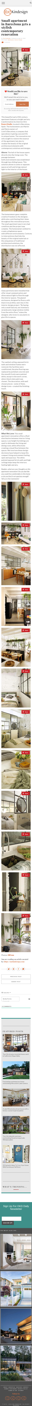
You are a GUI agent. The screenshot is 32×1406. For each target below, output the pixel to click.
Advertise (12, 1387)
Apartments (11, 39)
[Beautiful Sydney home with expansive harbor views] (16, 1326)
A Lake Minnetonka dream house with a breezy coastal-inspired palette (16, 1110)
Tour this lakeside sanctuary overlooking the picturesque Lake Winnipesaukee (14, 1138)
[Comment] (23, 969)
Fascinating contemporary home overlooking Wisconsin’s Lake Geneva (15, 1082)
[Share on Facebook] (18, 969)
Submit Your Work (10, 1388)
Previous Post (16, 976)
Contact (26, 1387)
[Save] (26, 50)
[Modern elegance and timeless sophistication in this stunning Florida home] (16, 1251)
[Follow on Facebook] (7, 1398)
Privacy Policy (23, 1388)
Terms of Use (12, 1390)
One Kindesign (6, 38)
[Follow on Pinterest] (18, 1398)
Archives (19, 1387)
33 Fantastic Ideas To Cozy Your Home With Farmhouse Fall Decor (16, 1166)
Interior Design (18, 39)
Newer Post (16, 981)
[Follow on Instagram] (23, 1398)
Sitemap (21, 1390)
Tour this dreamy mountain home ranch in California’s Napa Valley (16, 1055)
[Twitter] (8, 969)
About (6, 1387)
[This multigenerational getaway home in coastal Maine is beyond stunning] (16, 1363)
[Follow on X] (13, 1398)
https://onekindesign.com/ (14, 962)
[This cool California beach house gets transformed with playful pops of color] (16, 1289)
